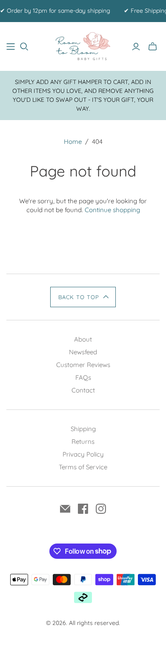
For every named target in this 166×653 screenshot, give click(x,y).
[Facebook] (83, 509)
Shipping (83, 429)
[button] (83, 297)
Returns (83, 441)
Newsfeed (83, 352)
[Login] (136, 46)
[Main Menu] (10, 46)
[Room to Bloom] (83, 45)
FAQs (83, 377)
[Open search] (24, 46)
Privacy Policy (83, 454)
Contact (83, 390)
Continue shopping (112, 210)
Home (73, 141)
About (83, 339)
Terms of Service (83, 467)
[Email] (65, 509)
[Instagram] (101, 509)
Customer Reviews (83, 365)
